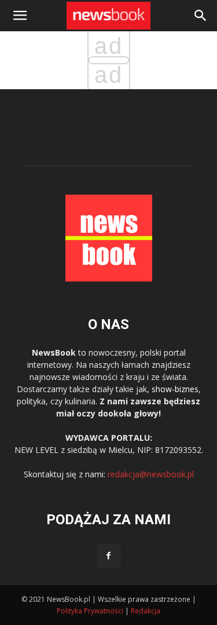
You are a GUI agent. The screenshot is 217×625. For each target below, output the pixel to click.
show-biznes (175, 388)
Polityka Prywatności (90, 611)
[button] (201, 15)
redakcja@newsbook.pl (151, 474)
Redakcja (145, 611)
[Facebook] (108, 556)
